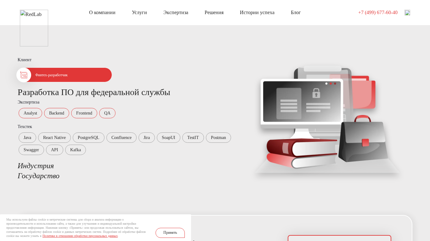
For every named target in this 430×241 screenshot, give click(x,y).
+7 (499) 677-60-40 (378, 12)
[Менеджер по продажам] (407, 12)
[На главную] (34, 13)
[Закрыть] (186, 219)
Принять (170, 232)
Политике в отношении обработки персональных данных (80, 236)
